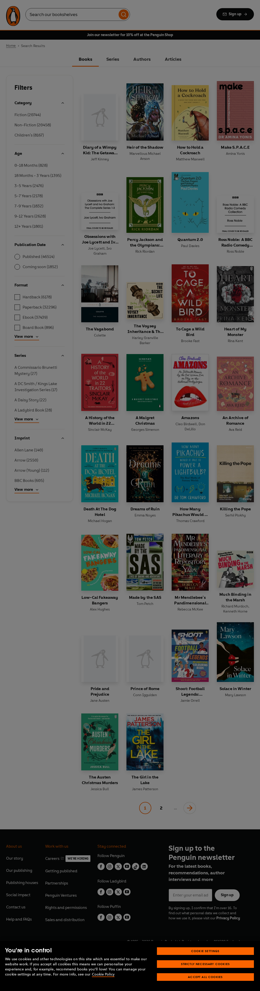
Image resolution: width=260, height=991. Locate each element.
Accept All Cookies (205, 977)
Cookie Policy (103, 974)
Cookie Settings (205, 951)
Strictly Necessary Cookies (205, 964)
